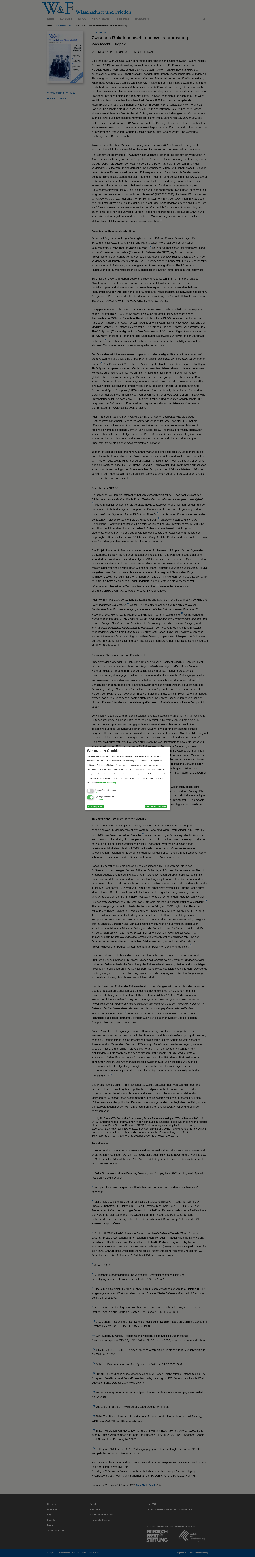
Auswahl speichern (95, 806)
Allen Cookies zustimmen (155, 806)
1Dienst (99, 793)
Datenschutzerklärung (106, 782)
